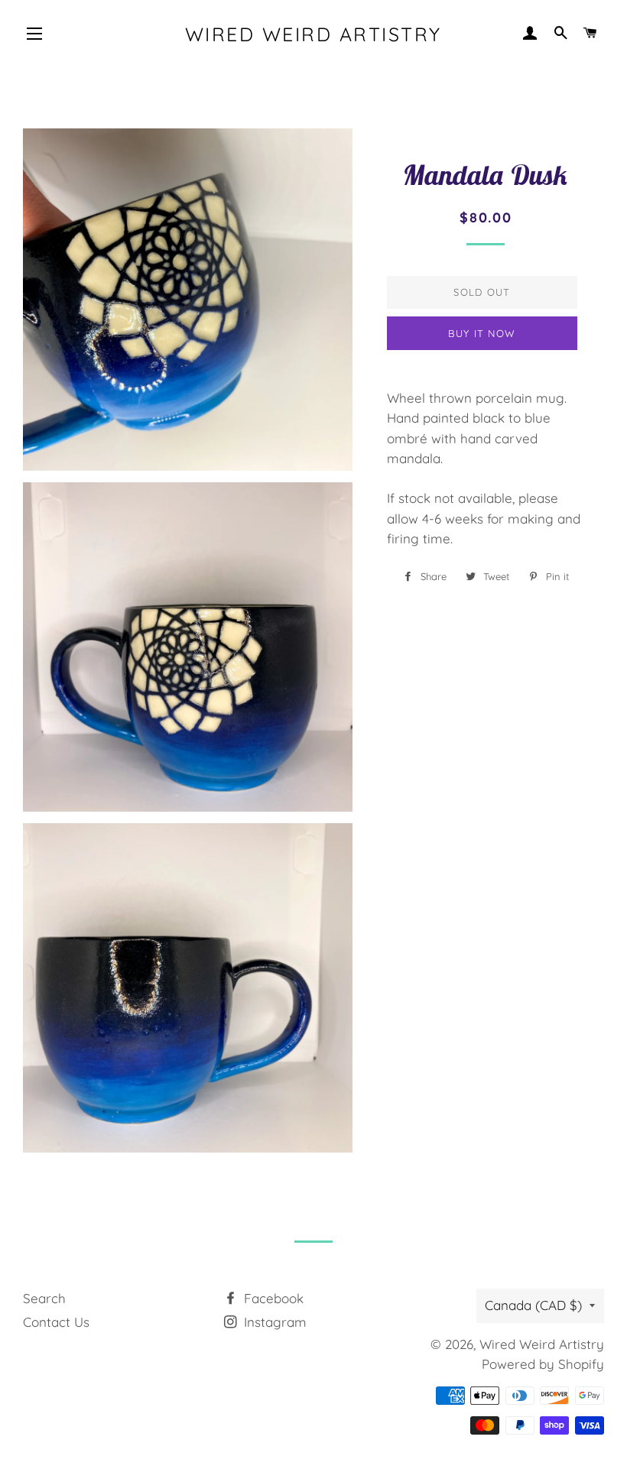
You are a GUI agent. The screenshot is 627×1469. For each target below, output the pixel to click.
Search (44, 1298)
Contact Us (56, 1322)
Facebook (272, 1298)
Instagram (273, 1322)
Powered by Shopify (543, 1364)
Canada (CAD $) (533, 1305)
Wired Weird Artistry (313, 34)
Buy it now (481, 333)
